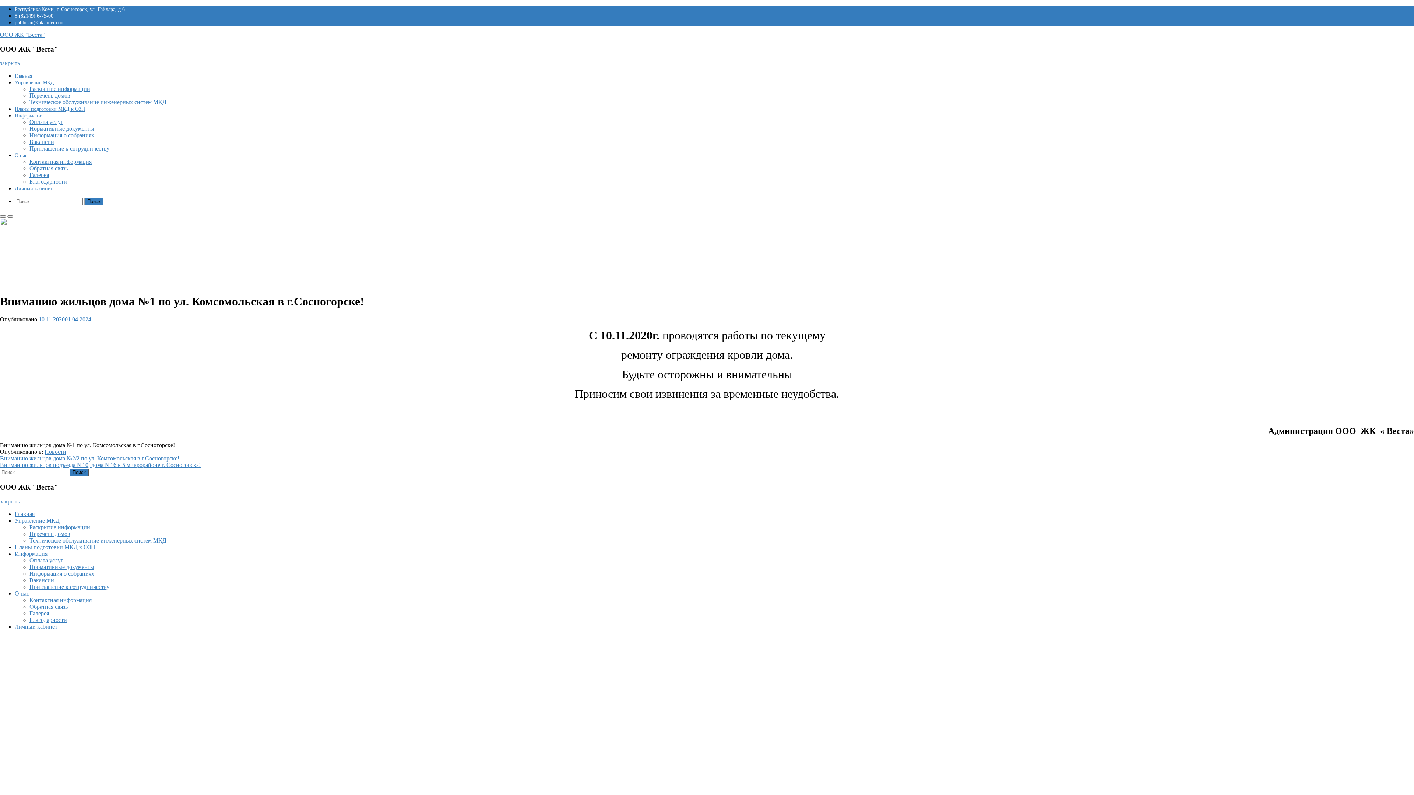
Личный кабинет (33, 188)
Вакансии (41, 142)
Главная (23, 76)
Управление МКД (34, 82)
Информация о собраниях (61, 135)
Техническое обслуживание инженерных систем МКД (97, 102)
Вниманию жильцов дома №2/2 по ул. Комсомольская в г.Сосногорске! (89, 458)
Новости (55, 452)
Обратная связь (48, 168)
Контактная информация (60, 162)
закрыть (10, 63)
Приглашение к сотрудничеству (69, 148)
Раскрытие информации (59, 89)
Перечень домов (49, 95)
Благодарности (48, 182)
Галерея (39, 175)
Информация (29, 116)
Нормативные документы (61, 129)
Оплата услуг (46, 122)
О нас (21, 155)
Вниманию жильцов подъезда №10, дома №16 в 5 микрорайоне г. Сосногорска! (100, 465)
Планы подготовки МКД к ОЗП (50, 109)
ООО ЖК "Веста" (22, 35)
